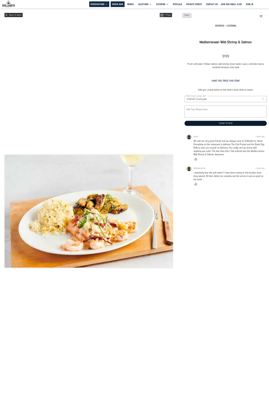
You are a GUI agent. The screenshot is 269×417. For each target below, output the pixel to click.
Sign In (249, 4)
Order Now (117, 4)
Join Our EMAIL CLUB (231, 4)
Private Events (194, 4)
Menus (130, 4)
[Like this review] (196, 159)
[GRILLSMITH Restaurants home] (14, 4)
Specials (177, 4)
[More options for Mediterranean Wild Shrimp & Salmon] (261, 16)
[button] (99, 4)
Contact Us (212, 4)
